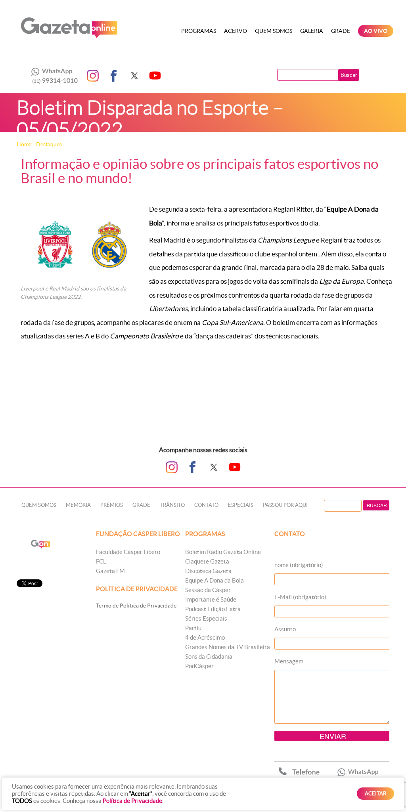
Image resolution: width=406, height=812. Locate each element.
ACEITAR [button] (375, 794)
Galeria (311, 31)
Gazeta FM (110, 570)
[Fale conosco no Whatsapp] (52, 76)
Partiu (193, 628)
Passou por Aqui (285, 505)
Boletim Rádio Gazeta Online (223, 551)
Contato (206, 505)
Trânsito (172, 505)
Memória (78, 505)
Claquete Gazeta (207, 561)
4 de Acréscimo (205, 637)
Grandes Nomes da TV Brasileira (227, 647)
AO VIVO (375, 31)
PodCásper (199, 666)
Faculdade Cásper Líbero (128, 551)
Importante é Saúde (210, 599)
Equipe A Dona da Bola (214, 580)
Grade (340, 31)
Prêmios (111, 505)
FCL (101, 561)
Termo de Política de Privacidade (136, 605)
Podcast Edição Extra (213, 609)
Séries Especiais (206, 618)
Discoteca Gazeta (208, 570)
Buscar (349, 74)
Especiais (240, 505)
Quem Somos (273, 31)
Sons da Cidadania (208, 656)
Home (24, 144)
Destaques (49, 144)
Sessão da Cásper (208, 590)
